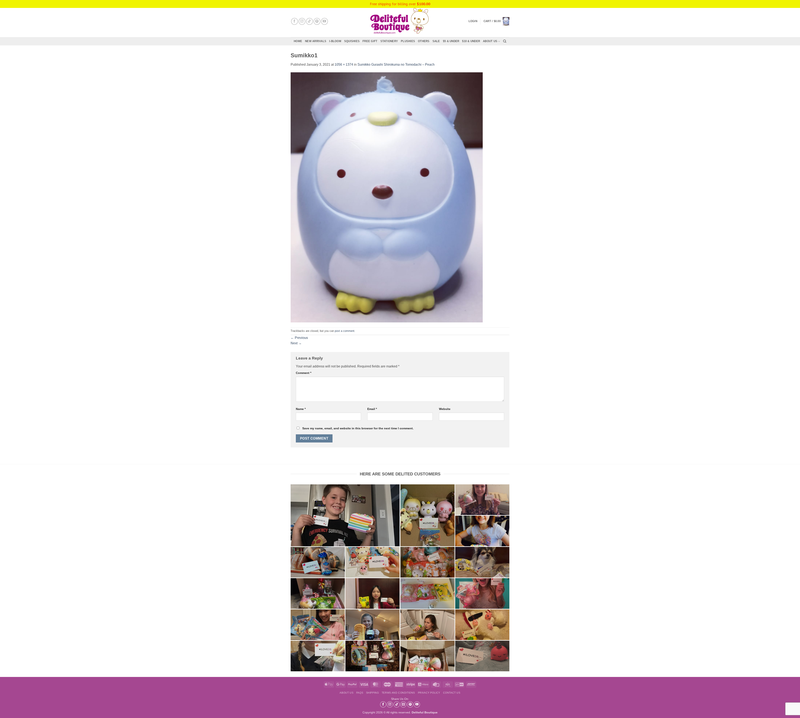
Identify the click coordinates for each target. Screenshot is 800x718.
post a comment (344, 330)
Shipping (372, 692)
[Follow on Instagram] (302, 21)
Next (296, 343)
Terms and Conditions (398, 692)
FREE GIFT (369, 41)
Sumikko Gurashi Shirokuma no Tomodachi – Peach (396, 64)
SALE (436, 41)
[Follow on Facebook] (294, 21)
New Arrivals (315, 41)
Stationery (389, 41)
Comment (303, 373)
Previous (299, 338)
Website (444, 409)
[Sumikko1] (387, 197)
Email (372, 409)
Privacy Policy (429, 692)
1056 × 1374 (344, 64)
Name (301, 409)
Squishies (352, 41)
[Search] (504, 41)
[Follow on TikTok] (309, 21)
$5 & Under (451, 41)
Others (424, 41)
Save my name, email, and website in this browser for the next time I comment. (358, 428)
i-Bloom (335, 41)
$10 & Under (471, 41)
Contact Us (451, 692)
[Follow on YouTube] (324, 21)
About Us (490, 41)
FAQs (359, 692)
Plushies (408, 41)
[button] (496, 21)
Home (298, 41)
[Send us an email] (403, 704)
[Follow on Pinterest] (317, 21)
